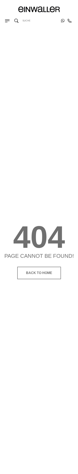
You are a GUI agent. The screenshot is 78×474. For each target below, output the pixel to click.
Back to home (39, 273)
